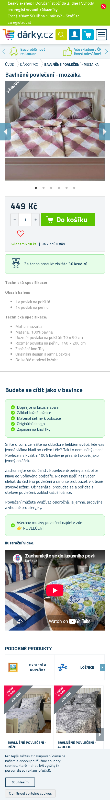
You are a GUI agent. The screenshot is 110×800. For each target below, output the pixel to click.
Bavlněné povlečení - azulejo (77, 744)
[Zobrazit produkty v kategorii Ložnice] (63, 667)
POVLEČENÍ (33, 528)
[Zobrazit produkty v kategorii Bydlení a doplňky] (13, 667)
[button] (35, 219)
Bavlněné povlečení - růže (27, 744)
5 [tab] (66, 186)
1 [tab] (35, 186)
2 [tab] (43, 186)
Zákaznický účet (75, 39)
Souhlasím (20, 782)
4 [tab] (58, 186)
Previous (4, 51)
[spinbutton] (25, 219)
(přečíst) (44, 770)
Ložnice (87, 667)
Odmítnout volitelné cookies (30, 793)
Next (106, 51)
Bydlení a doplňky (37, 667)
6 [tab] (74, 186)
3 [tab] (51, 186)
